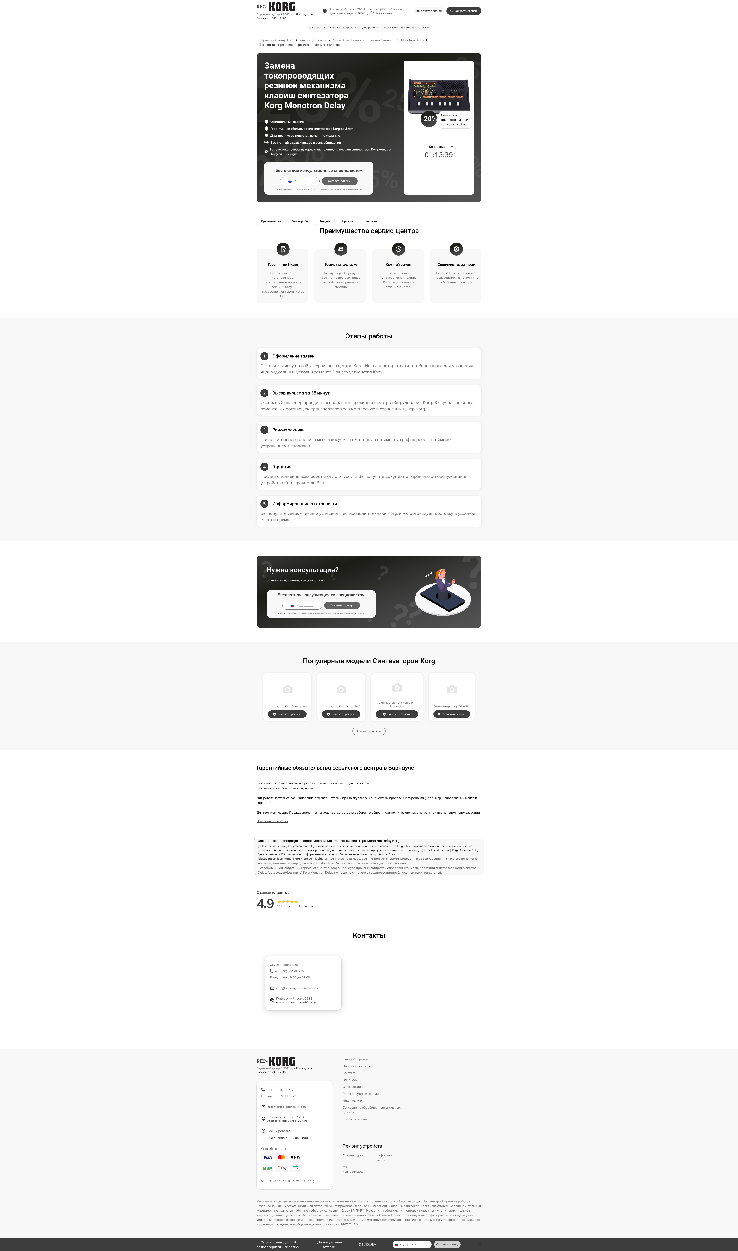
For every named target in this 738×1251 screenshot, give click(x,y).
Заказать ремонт (289, 714)
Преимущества (271, 221)
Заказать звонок (466, 10)
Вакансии (390, 27)
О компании (317, 27)
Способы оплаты (355, 1119)
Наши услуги (352, 1100)
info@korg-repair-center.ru (286, 1107)
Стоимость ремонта (357, 1059)
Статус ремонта (431, 10)
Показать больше (369, 731)
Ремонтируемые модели (361, 1094)
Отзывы (423, 27)
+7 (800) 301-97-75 (390, 9)
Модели (325, 221)
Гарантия (347, 221)
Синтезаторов (353, 1155)
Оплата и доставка (357, 1066)
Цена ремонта (370, 27)
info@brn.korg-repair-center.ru (298, 988)
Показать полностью (272, 821)
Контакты (407, 27)
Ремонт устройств (344, 27)
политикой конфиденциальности (346, 189)
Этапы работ (300, 221)
